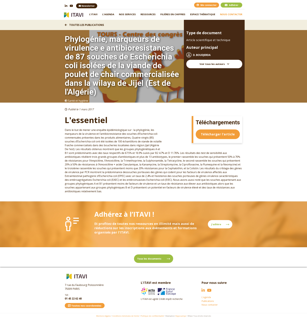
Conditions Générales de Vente (125, 316)
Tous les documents (149, 258)
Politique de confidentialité (152, 316)
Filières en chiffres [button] (172, 14)
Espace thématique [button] (202, 14)
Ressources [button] (148, 14)
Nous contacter (231, 14)
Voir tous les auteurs (212, 64)
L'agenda (108, 14)
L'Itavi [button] (93, 14)
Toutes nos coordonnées (86, 305)
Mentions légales (103, 316)
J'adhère (216, 224)
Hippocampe (180, 316)
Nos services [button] (127, 14)
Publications (207, 301)
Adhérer (233, 5)
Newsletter (88, 5)
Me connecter (208, 5)
